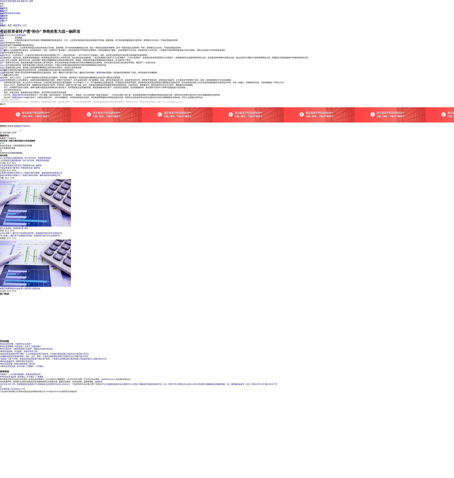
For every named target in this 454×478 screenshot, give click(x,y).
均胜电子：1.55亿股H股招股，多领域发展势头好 (20, 374)
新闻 (10, 1)
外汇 (27, 1)
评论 (2, 58)
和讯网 (3, 25)
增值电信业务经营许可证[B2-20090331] (54, 384)
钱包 (2, 78)
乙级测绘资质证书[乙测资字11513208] (121, 384)
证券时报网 (21, 35)
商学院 (3, 70)
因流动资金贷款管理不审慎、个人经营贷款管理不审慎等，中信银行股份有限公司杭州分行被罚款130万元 (45, 354)
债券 (31, 1)
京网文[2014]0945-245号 (187, 384)
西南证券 (16, 95)
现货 (2, 43)
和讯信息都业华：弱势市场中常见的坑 (17, 361)
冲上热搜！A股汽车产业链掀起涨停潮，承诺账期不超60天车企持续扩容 (30, 236)
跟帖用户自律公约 (22, 126)
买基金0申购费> (14, 13)
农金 (2, 48)
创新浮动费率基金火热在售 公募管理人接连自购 (20, 288)
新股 (98, 73)
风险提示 (99, 382)
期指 (2, 46)
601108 (23, 97)
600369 (23, 95)
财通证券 (16, 97)
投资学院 (4, 8)
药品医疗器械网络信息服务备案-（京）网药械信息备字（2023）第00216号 (229, 384)
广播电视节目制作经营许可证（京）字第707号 (157, 384)
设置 (2, 80)
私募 (2, 38)
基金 (18, 1)
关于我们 (30, 377)
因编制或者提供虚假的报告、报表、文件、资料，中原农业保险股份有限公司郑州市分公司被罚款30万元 (44, 356)
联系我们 (21, 377)
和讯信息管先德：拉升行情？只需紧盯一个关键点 (23, 366)
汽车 (2, 65)
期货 (23, 1)
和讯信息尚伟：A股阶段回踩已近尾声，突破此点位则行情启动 (26, 349)
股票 (14, 1)
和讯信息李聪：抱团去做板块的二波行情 (18, 364)
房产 (2, 63)
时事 (2, 53)
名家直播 (4, 16)
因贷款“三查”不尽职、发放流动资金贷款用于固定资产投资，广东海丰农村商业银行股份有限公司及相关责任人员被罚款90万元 (54, 359)
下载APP (3, 21)
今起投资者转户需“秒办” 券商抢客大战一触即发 (20, 168)
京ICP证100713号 (8, 384)
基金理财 (4, 13)
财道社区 (4, 11)
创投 (2, 41)
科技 (2, 68)
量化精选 (4, 18)
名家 (2, 60)
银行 (2, 6)
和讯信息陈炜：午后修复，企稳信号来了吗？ (20, 351)
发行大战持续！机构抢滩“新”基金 (14, 228)
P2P (1, 23)
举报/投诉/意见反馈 (8, 377)
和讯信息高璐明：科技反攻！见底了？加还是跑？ (21, 346)
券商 (109, 48)
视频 (2, 55)
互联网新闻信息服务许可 (26, 384)
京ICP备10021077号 (269, 384)
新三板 (3, 51)
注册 (2, 73)
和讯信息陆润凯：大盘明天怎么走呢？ (16, 344)
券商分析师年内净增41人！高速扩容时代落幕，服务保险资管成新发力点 (30, 175)
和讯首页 (4, 1)
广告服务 (39, 377)
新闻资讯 (17, 25)
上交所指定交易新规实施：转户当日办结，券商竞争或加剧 (24, 160)
